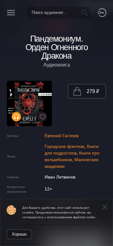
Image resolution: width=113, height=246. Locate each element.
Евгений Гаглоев (61, 135)
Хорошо (19, 234)
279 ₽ (93, 91)
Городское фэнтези (64, 146)
